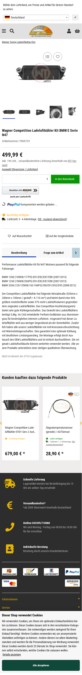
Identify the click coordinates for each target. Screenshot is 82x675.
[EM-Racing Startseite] (40, 31)
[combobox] (36, 17)
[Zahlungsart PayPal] (72, 571)
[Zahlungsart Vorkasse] (30, 571)
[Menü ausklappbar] (4, 31)
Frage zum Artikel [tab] (54, 252)
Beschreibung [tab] (19, 252)
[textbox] (36, 17)
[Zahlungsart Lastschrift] (51, 571)
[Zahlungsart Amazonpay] (72, 583)
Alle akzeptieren (41, 665)
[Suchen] (12, 31)
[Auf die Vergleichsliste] (47, 56)
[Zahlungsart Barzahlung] (9, 571)
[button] (69, 31)
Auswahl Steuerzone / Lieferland (20, 169)
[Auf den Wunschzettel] (57, 56)
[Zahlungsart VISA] (9, 583)
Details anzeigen (12, 654)
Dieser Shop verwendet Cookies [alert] (22, 615)
